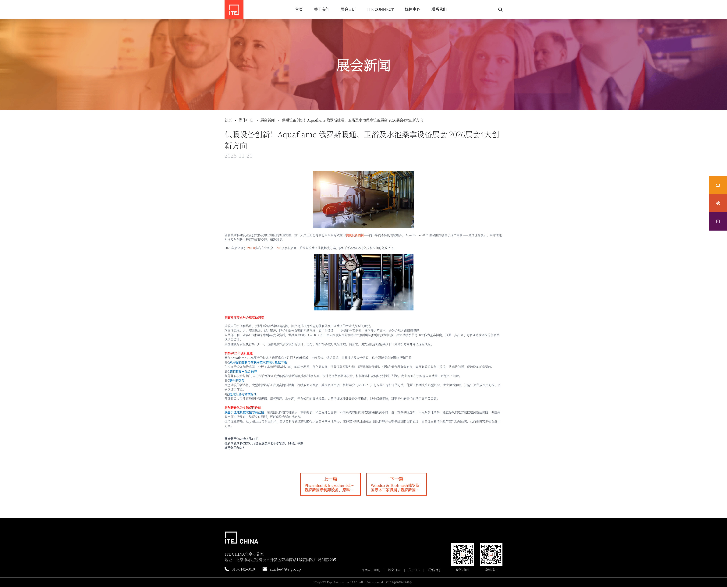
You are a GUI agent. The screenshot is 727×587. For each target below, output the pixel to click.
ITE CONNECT (380, 9)
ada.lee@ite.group (285, 568)
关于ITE (414, 570)
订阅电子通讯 (371, 570)
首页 (299, 9)
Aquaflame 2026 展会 (420, 235)
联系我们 (439, 9)
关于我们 (321, 9)
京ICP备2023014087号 (399, 582)
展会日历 (348, 9)
